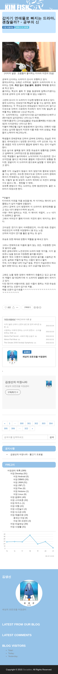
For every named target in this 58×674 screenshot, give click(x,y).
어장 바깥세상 (8, 27)
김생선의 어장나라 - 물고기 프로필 (26, 454)
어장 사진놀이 (18, 509)
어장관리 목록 (16, 470)
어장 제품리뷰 (19, 515)
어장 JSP (19, 485)
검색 (52, 437)
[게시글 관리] (17, 307)
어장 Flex (19, 488)
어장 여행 (17, 506)
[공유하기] (13, 307)
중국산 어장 (20, 518)
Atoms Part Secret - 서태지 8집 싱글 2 (19, 336)
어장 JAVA (20, 482)
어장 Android (21, 476)
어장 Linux (19, 494)
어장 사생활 (18, 527)
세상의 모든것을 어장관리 (17, 386)
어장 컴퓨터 (18, 497)
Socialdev (27, 669)
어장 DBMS (21, 479)
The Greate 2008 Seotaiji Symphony (18, 343)
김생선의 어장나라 (16, 382)
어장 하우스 (17, 503)
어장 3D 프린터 (22, 521)
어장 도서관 (18, 512)
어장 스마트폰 (19, 500)
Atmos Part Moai (10, 339)
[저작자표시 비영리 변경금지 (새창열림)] (37, 307)
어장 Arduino (21, 491)
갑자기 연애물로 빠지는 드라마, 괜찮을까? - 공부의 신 (28, 20)
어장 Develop (18, 473)
